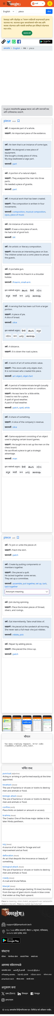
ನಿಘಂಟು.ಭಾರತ (23, 974)
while (27, 407)
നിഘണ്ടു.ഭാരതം (8, 974)
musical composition (35, 211)
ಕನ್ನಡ (8, 295)
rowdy (6, 878)
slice (15, 322)
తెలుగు (24, 290)
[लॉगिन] (49, 3)
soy (4, 844)
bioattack (7, 784)
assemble (17, 583)
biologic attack (10, 796)
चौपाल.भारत (20, 978)
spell (21, 407)
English (16, 48)
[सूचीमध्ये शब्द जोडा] (18, 121)
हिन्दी (32, 290)
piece (7, 121)
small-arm (26, 282)
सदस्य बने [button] (27, 33)
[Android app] (11, 940)
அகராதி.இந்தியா (33, 970)
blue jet (6, 886)
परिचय (4, 956)
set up (39, 583)
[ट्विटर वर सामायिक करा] (9, 41)
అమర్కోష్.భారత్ (19, 970)
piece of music (17, 214)
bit (14, 237)
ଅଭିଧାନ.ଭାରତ (36, 974)
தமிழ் (27, 295)
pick (22, 634)
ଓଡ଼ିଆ (39, 290)
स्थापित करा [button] (27, 722)
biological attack (10, 866)
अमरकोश (7, 48)
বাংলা (21, 295)
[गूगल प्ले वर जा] (45, 41)
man (15, 458)
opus (7, 214)
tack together (11, 586)
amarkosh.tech (8, 978)
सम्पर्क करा (34, 956)
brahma (6, 815)
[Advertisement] (27, 78)
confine (6, 807)
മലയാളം (37, 295)
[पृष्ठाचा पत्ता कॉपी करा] (4, 41)
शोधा (49, 11)
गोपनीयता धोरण (13, 956)
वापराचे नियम (24, 956)
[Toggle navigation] (4, 4)
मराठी (15, 295)
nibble (16, 634)
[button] (5, 723)
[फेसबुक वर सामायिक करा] (19, 41)
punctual (7, 773)
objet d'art (28, 376)
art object (17, 376)
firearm (16, 282)
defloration (8, 855)
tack (45, 583)
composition (19, 211)
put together (29, 583)
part (15, 163)
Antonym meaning (14, 591)
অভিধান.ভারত (48, 974)
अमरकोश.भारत (6, 970)
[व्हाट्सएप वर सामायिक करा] (14, 41)
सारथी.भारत (30, 978)
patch (15, 407)
